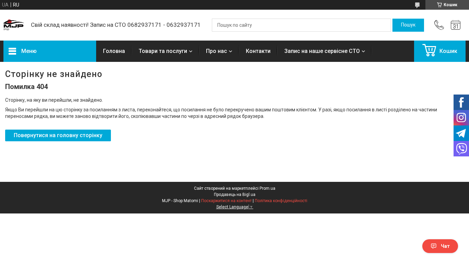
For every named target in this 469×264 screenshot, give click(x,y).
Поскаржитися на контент (226, 200)
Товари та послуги (163, 51)
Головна (114, 51)
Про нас (216, 51)
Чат (445, 246)
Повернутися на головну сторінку (58, 135)
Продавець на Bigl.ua (234, 194)
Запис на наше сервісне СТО (322, 51)
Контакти (258, 51)
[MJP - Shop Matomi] (14, 25)
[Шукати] (408, 25)
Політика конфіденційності (281, 200)
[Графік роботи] (455, 25)
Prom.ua (267, 188)
